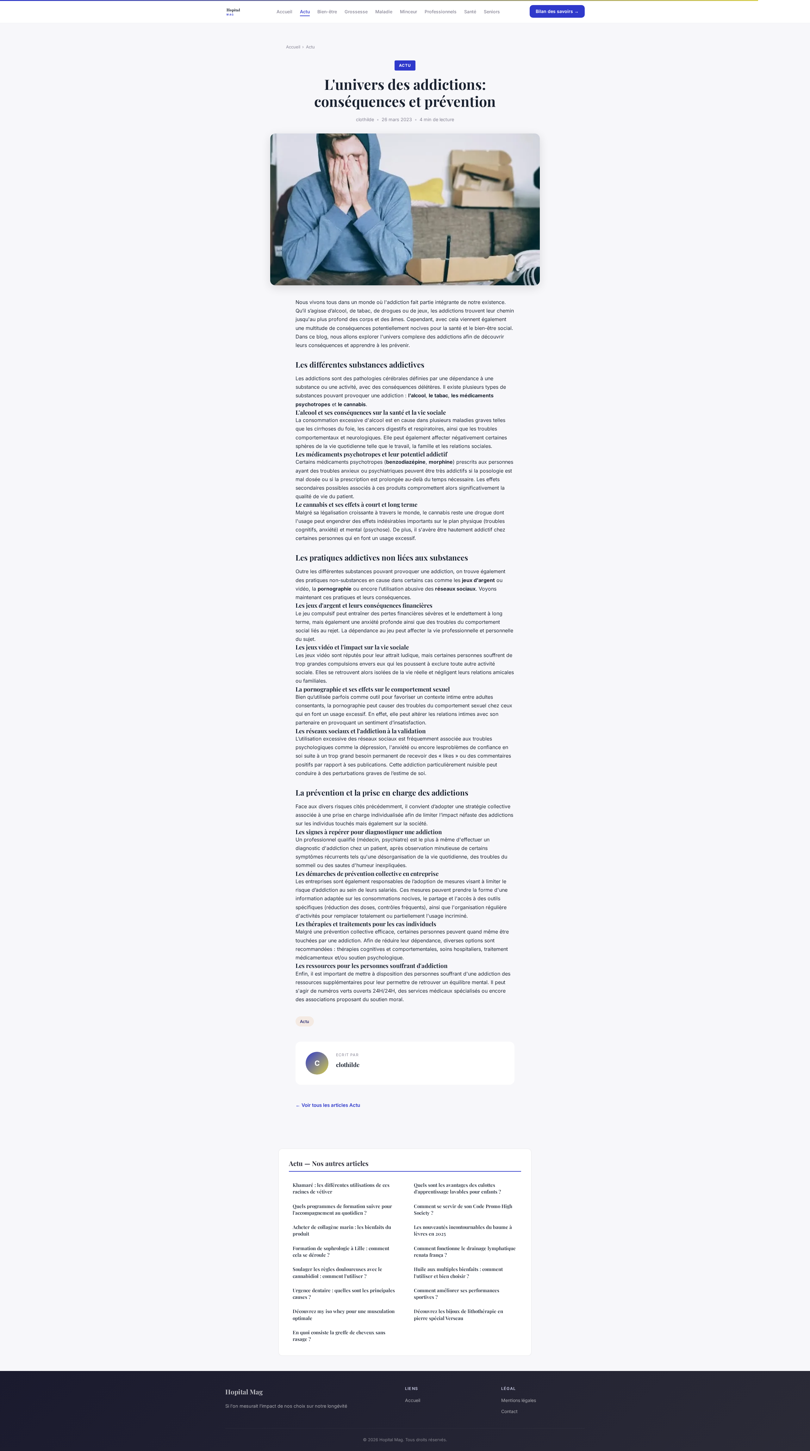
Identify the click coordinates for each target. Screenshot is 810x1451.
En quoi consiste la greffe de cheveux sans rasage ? (339, 1335)
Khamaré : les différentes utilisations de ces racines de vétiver (341, 1188)
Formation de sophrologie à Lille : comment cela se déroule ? (341, 1251)
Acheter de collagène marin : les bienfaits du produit (342, 1230)
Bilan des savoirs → (557, 11)
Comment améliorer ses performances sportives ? (456, 1293)
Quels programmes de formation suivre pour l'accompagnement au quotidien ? (342, 1209)
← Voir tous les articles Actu (328, 1105)
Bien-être (327, 11)
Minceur (408, 11)
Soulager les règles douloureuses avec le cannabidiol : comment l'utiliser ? (337, 1272)
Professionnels (441, 11)
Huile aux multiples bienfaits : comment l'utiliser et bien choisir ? (458, 1272)
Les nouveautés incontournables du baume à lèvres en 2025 (463, 1230)
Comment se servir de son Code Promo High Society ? (463, 1209)
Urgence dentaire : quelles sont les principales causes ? (344, 1293)
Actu (305, 11)
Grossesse (356, 11)
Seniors (492, 11)
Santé (470, 11)
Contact (509, 1411)
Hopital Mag (244, 1391)
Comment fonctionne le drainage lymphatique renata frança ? (465, 1251)
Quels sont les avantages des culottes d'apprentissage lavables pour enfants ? (457, 1188)
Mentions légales (518, 1400)
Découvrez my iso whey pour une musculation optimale (344, 1314)
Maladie (383, 11)
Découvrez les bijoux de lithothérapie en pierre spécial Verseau (458, 1314)
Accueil (284, 11)
